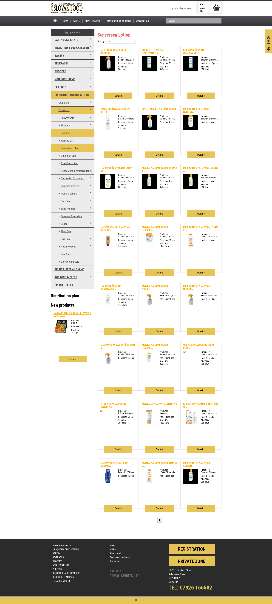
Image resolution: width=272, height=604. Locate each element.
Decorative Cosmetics (72, 178)
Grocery (60, 71)
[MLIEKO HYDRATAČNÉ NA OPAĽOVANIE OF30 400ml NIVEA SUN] (107, 482)
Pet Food (60, 87)
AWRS (76, 20)
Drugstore (64, 102)
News (65, 20)
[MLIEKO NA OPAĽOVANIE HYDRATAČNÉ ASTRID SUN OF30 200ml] (190, 129)
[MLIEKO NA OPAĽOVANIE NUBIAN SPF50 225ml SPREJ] (149, 306)
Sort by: (101, 41)
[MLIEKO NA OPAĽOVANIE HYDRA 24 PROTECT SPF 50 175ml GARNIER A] (149, 482)
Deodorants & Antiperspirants (76, 170)
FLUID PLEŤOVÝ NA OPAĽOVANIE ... (110, 287)
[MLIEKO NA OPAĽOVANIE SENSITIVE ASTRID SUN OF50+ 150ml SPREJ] (190, 482)
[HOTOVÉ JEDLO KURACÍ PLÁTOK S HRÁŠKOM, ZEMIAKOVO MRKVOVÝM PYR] (61, 333)
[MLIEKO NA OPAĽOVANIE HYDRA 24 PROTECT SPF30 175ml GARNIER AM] (190, 247)
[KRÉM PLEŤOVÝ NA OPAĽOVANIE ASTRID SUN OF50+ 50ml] (149, 70)
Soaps (64, 223)
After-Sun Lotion (69, 163)
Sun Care (65, 133)
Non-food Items (65, 79)
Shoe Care (66, 231)
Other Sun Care (68, 155)
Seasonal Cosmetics (71, 216)
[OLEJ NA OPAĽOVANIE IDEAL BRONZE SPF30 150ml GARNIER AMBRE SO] (184, 352)
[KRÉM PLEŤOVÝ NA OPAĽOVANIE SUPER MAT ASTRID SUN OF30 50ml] (190, 70)
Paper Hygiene (68, 246)
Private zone (191, 561)
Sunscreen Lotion (70, 148)
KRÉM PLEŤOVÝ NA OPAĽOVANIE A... (152, 51)
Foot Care (66, 254)
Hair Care (66, 239)
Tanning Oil (67, 140)
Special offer (64, 285)
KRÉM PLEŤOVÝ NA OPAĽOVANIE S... (193, 51)
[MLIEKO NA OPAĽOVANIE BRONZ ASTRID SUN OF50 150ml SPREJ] (149, 188)
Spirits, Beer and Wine (69, 269)
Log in (173, 8)
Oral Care (66, 201)
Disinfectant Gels (70, 261)
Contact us (142, 20)
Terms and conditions (118, 20)
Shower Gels (67, 117)
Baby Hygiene (68, 208)
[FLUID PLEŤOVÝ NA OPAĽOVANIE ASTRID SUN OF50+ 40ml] (107, 306)
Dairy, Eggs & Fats (66, 39)
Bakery (59, 55)
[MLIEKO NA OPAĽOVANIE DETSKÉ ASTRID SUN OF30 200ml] (149, 364)
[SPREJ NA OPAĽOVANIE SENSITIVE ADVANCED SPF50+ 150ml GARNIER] (101, 411)
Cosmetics (64, 110)
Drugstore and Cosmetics (72, 95)
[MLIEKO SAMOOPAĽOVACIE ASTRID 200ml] (107, 247)
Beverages (62, 63)
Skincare (65, 125)
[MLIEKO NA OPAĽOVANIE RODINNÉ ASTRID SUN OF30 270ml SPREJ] (107, 70)
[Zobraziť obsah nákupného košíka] (216, 10)
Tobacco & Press (66, 277)
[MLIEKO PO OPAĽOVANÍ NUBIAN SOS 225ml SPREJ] (107, 364)
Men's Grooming (69, 193)
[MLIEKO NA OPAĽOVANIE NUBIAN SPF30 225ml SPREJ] (190, 306)
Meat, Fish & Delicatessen (72, 47)
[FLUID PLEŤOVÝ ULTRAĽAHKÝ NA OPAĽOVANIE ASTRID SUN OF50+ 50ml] (107, 188)
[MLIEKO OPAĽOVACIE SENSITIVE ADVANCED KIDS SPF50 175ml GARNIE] (149, 423)
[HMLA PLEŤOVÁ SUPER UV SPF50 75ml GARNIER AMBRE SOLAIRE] (107, 129)
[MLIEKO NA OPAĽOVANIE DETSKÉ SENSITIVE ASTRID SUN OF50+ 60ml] (149, 247)
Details (118, 95)
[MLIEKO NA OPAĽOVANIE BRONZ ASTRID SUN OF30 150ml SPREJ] (190, 188)
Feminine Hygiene (70, 186)
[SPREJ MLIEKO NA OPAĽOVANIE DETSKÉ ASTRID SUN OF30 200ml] (149, 129)
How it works (92, 20)
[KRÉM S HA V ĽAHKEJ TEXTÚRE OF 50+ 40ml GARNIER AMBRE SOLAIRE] (190, 423)
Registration (186, 8)
